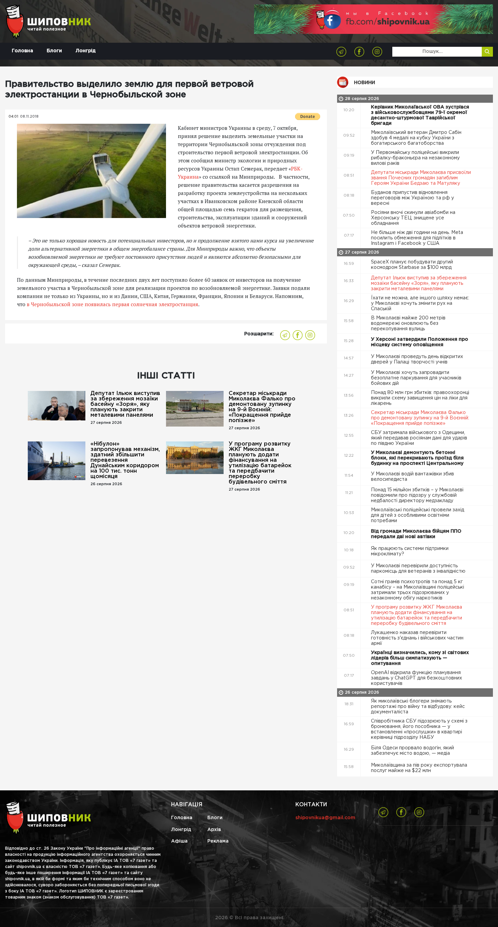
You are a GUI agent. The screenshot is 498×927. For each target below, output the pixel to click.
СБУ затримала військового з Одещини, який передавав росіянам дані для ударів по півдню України (419, 438)
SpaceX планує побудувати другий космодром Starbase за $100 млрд (412, 265)
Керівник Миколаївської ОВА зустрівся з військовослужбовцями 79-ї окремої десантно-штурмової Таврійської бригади (420, 115)
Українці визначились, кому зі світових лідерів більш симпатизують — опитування (420, 658)
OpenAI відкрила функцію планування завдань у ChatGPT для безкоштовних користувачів (416, 678)
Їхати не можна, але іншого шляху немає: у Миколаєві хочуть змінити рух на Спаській (420, 303)
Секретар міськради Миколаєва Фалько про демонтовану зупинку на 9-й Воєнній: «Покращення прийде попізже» (262, 407)
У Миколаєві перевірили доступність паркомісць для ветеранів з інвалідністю (419, 568)
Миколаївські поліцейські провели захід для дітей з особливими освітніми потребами (417, 515)
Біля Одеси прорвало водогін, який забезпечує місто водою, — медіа (412, 750)
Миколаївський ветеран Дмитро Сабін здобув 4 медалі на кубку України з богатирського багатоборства (416, 138)
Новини (364, 83)
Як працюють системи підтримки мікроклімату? (410, 551)
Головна (22, 51)
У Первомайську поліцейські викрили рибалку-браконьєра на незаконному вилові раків (415, 158)
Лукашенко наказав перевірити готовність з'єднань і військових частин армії (417, 638)
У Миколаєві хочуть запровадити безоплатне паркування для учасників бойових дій (416, 378)
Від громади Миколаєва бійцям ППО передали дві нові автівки (416, 534)
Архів (214, 830)
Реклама (218, 841)
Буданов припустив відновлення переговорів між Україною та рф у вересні (412, 198)
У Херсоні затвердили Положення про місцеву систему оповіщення (419, 342)
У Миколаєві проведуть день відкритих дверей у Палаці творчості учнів (417, 359)
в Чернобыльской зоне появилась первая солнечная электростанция (112, 304)
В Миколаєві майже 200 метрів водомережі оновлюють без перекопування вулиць (408, 323)
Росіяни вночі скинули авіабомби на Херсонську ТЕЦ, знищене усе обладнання (413, 218)
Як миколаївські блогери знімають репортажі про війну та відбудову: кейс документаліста (418, 706)
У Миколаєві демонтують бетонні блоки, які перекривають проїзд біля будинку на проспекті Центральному (418, 458)
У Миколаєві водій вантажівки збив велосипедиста (412, 476)
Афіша (179, 841)
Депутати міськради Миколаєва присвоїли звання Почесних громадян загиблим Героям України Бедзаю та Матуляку (421, 178)
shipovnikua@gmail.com (325, 818)
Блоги (54, 51)
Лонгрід (86, 51)
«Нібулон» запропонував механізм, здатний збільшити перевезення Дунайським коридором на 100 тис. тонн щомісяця (125, 460)
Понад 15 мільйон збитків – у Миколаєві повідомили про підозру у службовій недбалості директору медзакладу (417, 495)
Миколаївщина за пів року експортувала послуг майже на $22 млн (419, 768)
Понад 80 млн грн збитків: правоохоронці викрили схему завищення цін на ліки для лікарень (420, 398)
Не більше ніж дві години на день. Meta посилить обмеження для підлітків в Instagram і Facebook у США (417, 238)
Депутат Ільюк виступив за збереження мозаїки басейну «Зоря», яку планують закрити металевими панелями (125, 404)
